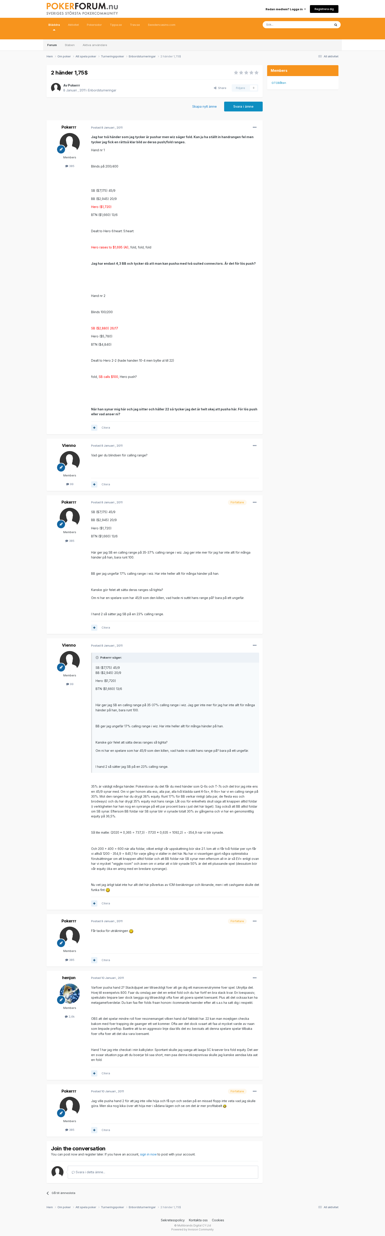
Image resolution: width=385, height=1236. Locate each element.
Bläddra (54, 24)
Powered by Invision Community (192, 1229)
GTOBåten (279, 83)
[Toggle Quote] (98, 657)
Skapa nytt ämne (204, 106)
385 (71, 166)
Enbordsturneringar (102, 90)
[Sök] (336, 24)
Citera (106, 427)
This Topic (318, 24)
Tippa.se (116, 24)
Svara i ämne (243, 106)
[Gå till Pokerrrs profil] (56, 88)
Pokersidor (94, 24)
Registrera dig (324, 9)
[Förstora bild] (108, 890)
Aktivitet (73, 24)
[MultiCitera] (94, 428)
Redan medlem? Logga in (285, 9)
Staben (70, 45)
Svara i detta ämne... (90, 1172)
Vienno (69, 445)
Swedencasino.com (161, 24)
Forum (52, 45)
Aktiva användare (95, 45)
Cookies (218, 1220)
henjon (69, 977)
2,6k (71, 1016)
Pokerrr (74, 85)
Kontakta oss (198, 1220)
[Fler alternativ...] (254, 127)
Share (221, 88)
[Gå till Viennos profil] (70, 461)
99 (71, 484)
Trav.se (135, 24)
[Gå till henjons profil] (70, 994)
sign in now (148, 1154)
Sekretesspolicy (173, 1220)
